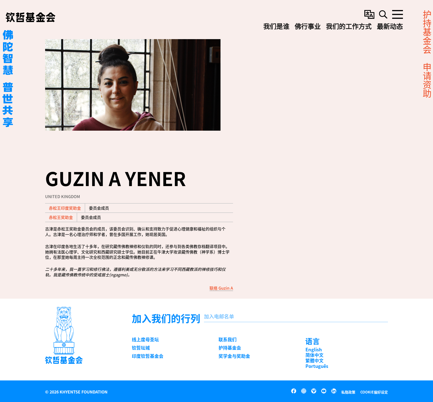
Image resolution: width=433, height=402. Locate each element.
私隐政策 (348, 391)
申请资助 (426, 80)
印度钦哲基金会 (147, 356)
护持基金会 (230, 348)
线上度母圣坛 (145, 339)
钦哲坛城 (141, 348)
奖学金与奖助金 (234, 356)
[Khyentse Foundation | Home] (31, 17)
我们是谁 (276, 26)
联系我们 (228, 339)
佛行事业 (308, 26)
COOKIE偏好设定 (374, 391)
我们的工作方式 (349, 26)
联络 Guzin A (221, 288)
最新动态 (390, 26)
